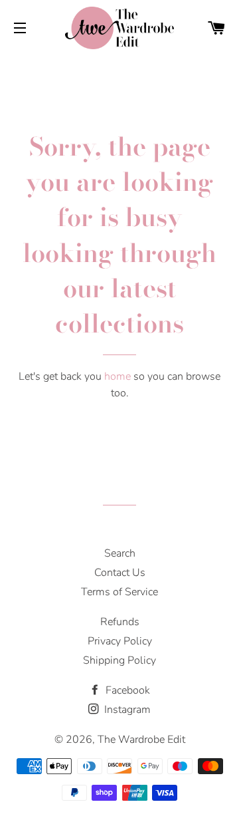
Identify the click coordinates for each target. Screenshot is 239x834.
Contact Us (119, 572)
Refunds (119, 622)
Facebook (126, 690)
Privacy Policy (120, 641)
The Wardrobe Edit (141, 739)
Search (119, 553)
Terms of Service (119, 592)
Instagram (126, 709)
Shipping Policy (119, 660)
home (117, 376)
